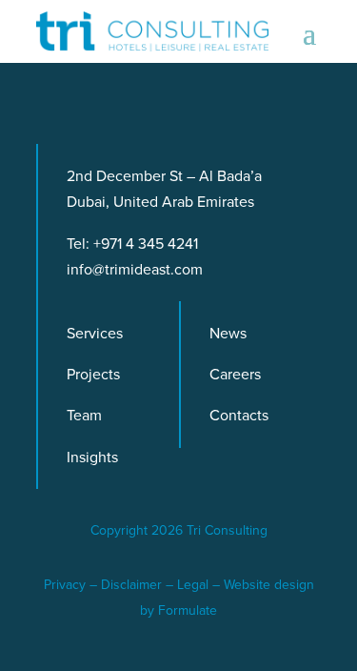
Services (95, 333)
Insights (92, 457)
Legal (192, 585)
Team (84, 415)
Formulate (187, 610)
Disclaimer (131, 585)
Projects (93, 374)
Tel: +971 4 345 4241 (132, 243)
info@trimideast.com (135, 269)
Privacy (65, 585)
